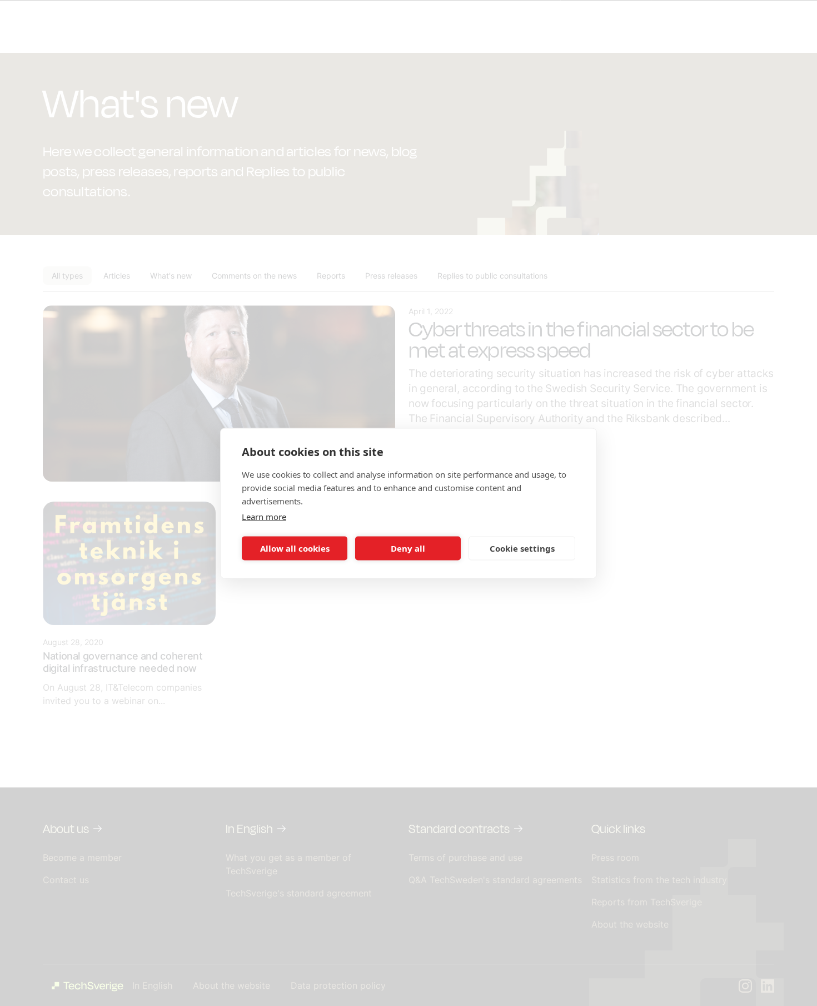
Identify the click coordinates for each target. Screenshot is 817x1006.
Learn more (264, 516)
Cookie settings (522, 548)
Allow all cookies (295, 548)
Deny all (408, 548)
